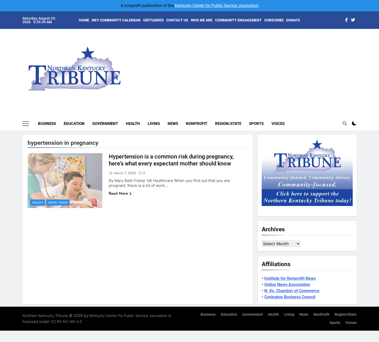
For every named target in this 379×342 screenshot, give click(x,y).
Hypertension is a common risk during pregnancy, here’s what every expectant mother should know (171, 160)
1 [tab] (359, 39)
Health (133, 123)
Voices (278, 123)
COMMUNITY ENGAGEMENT (238, 20)
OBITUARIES (153, 20)
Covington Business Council (289, 297)
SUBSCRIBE (274, 20)
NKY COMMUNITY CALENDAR (116, 20)
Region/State (228, 123)
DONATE (293, 20)
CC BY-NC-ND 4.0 (66, 321)
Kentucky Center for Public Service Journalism (217, 5)
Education (74, 123)
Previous (358, 64)
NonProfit (196, 123)
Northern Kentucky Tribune (45, 315)
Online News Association (287, 284)
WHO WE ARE (201, 20)
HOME (84, 20)
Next (346, 64)
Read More (118, 193)
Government (105, 123)
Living (154, 123)
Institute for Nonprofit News (290, 278)
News (173, 123)
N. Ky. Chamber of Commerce (291, 290)
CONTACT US (177, 20)
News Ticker (58, 202)
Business (47, 123)
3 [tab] (359, 54)
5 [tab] (359, 70)
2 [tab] (359, 46)
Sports (256, 123)
